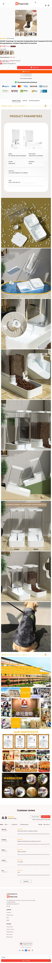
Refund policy (9, 937)
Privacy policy (9, 926)
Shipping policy (9, 931)
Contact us (8, 912)
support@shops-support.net (12, 903)
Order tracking (9, 915)
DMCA (7, 920)
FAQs (7, 917)
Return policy (9, 934)
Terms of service (10, 929)
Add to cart (26, 960)
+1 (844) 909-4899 (10, 902)
